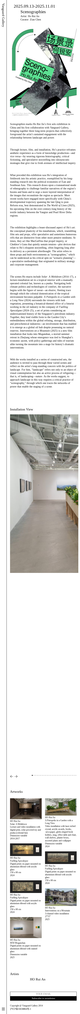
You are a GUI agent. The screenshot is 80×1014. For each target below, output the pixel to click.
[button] (11, 776)
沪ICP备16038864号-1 (20, 1009)
